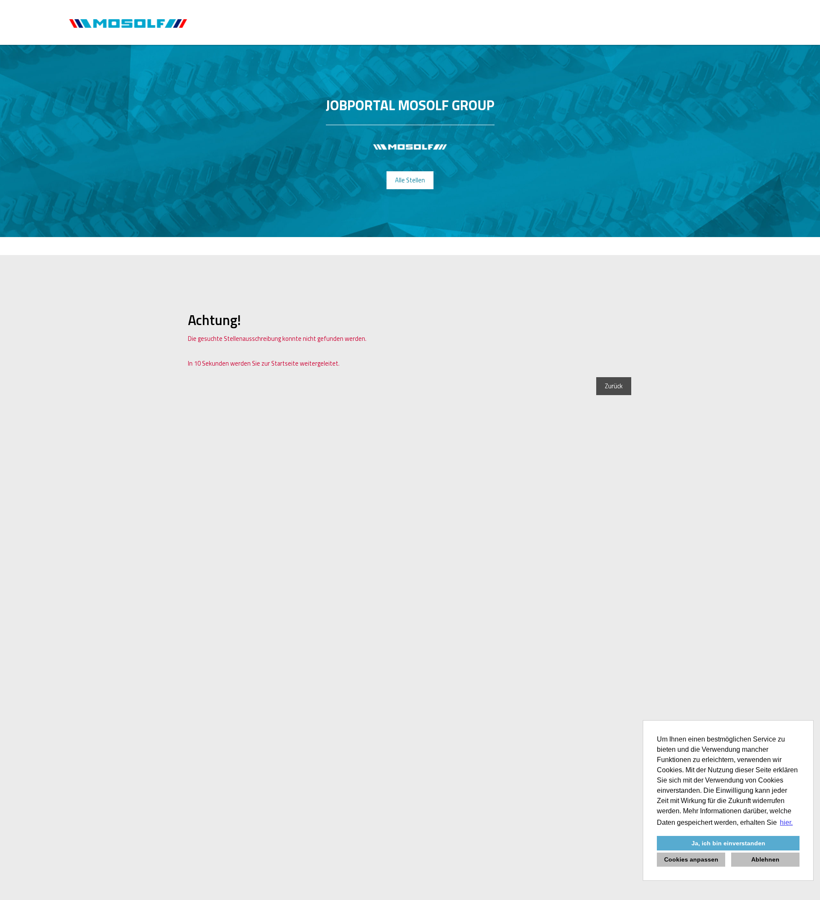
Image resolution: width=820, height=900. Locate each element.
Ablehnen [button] (765, 859)
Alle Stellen (410, 180)
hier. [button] (786, 822)
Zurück (614, 386)
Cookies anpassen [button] (691, 859)
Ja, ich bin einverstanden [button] (728, 843)
